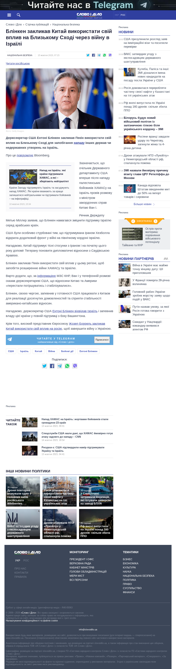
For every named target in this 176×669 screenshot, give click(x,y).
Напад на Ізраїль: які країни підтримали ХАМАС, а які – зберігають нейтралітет (54, 176)
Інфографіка (144, 221)
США (11, 351)
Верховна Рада (80, 563)
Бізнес (127, 559)
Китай (38, 351)
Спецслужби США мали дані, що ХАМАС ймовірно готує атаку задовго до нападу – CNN (77, 436)
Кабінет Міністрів (82, 567)
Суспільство (132, 588)
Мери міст (77, 575)
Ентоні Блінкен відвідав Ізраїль (74, 311)
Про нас (20, 568)
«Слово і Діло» (28, 612)
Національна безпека (66, 24)
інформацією (46, 276)
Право (127, 584)
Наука (127, 571)
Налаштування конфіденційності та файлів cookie (32, 620)
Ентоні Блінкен (88, 351)
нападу (79, 143)
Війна (51, 351)
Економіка (130, 563)
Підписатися (102, 339)
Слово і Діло (14, 24)
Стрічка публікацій (37, 24)
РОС (123, 15)
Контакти (21, 572)
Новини (126, 32)
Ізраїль (24, 351)
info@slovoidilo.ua (88, 629)
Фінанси (129, 592)
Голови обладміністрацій (88, 571)
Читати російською (18, 63)
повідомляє (25, 155)
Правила (20, 576)
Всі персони (79, 579)
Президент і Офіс (82, 559)
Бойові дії (67, 351)
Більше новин (142, 204)
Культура (129, 567)
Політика (129, 579)
